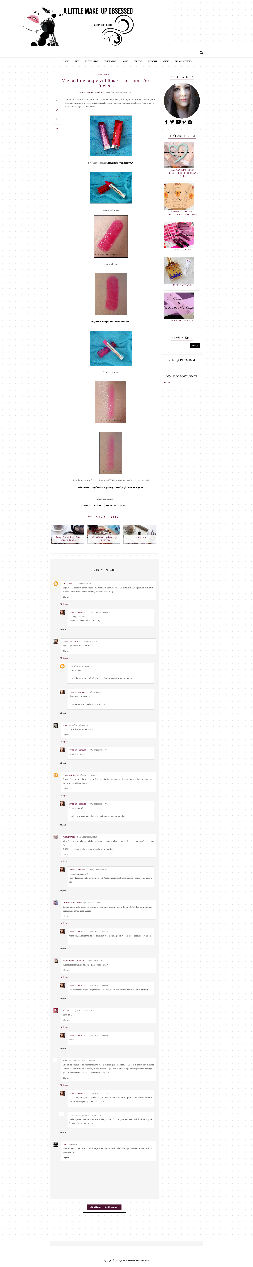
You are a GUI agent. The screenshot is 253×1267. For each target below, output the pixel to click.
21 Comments (125, 92)
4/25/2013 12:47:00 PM (94, 961)
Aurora (66, 725)
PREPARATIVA (91, 61)
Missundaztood (70, 837)
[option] (68, 535)
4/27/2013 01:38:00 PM (92, 1115)
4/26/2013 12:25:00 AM (99, 986)
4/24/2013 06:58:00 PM (89, 775)
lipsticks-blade (70, 642)
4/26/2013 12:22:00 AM (86, 1061)
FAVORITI (152, 61)
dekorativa (103, 75)
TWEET (99, 505)
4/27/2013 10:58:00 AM (80, 1144)
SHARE (87, 505)
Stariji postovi (111, 1207)
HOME (66, 61)
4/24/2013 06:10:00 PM (88, 642)
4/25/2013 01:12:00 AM (99, 750)
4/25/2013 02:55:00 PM (83, 1011)
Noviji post (96, 1207)
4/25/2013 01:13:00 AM (98, 870)
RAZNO (165, 61)
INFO (77, 61)
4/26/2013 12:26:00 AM (99, 1093)
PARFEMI (138, 61)
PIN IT (125, 505)
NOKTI (125, 61)
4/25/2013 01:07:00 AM (99, 613)
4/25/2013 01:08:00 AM (99, 692)
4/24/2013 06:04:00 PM (82, 584)
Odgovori (66, 597)
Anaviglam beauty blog (74, 961)
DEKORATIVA (110, 61)
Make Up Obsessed (86, 92)
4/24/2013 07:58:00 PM (88, 837)
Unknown (67, 584)
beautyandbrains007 (72, 903)
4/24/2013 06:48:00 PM (83, 666)
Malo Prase (68, 1011)
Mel (71, 666)
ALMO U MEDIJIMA (183, 61)
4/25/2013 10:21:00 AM (92, 903)
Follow (167, 382)
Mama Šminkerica (71, 775)
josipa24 (66, 1144)
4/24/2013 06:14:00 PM (79, 725)
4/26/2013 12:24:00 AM (99, 932)
